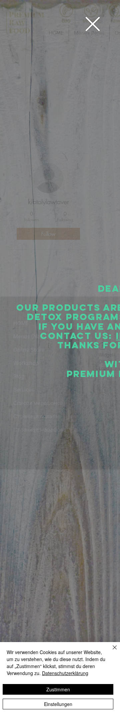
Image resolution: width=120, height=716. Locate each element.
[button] (92, 24)
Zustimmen (58, 689)
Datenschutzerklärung (65, 673)
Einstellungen (58, 704)
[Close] (111, 651)
